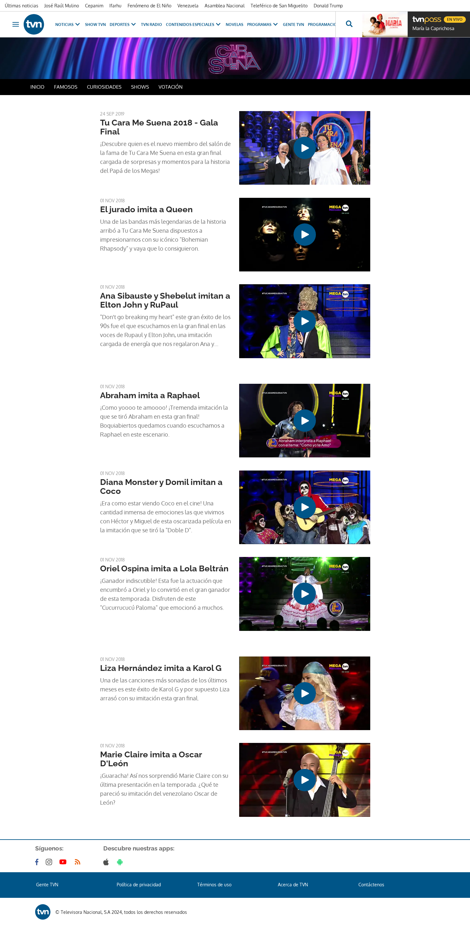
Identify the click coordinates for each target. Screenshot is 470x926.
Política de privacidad (139, 884)
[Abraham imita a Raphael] (304, 420)
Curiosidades (104, 87)
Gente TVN (293, 24)
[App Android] (121, 862)
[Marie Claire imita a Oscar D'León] (304, 780)
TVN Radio (151, 24)
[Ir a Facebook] (38, 862)
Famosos (65, 87)
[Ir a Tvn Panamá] (34, 24)
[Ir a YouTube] (64, 862)
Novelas (234, 24)
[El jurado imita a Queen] (304, 234)
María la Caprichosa (433, 28)
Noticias (64, 24)
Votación (171, 87)
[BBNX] (43, 912)
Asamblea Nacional (225, 5)
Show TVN (95, 24)
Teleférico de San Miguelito (279, 5)
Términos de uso (214, 884)
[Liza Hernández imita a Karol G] (304, 693)
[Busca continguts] (348, 24)
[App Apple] (107, 862)
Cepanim (94, 5)
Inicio (37, 87)
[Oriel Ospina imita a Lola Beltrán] (304, 594)
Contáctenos (371, 884)
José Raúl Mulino (61, 5)
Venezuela (188, 5)
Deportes (119, 24)
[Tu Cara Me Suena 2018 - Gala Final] (304, 148)
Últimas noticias (21, 5)
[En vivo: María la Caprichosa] (385, 24)
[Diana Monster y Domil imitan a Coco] (304, 507)
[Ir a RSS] (79, 862)
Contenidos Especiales (190, 24)
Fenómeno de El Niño (149, 5)
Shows (140, 87)
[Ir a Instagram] (50, 862)
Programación (324, 24)
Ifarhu (115, 5)
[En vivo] (418, 17)
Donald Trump (328, 5)
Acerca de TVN (293, 884)
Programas (259, 24)
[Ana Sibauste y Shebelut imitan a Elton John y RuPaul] (304, 321)
